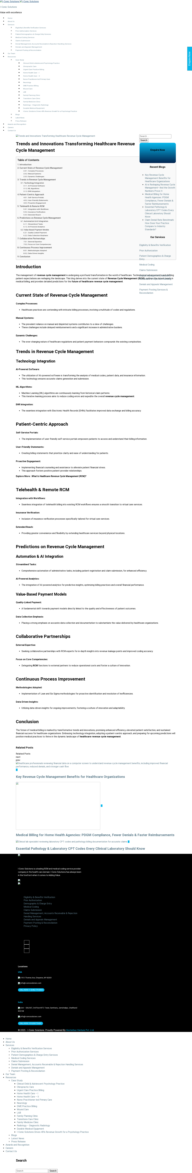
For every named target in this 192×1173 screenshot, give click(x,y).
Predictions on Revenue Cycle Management (40, 218)
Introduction (25, 164)
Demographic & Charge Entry (38, 903)
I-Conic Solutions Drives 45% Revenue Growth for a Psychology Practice (50, 111)
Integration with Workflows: (38, 209)
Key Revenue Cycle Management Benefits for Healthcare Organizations (157, 178)
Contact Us (12, 131)
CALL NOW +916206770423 (30, 1023)
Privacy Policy (31, 926)
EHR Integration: (34, 191)
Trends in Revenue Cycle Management (38, 180)
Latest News (19, 118)
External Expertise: (35, 242)
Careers (11, 127)
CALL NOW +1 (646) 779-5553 (31, 990)
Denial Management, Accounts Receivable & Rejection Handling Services (43, 44)
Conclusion (25, 256)
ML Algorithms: (33, 188)
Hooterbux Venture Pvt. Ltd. (80, 1030)
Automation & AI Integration (36, 221)
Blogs (17, 114)
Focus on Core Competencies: (39, 244)
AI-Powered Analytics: (36, 227)
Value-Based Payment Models (36, 230)
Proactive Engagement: (37, 203)
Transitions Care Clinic (31, 98)
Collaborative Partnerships (32, 238)
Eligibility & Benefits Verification (155, 245)
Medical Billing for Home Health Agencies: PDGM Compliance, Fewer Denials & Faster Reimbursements (95, 835)
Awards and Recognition (17, 124)
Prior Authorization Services (26, 31)
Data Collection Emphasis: (38, 235)
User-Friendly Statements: (38, 200)
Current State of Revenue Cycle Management (41, 168)
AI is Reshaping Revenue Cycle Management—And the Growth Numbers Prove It (160, 187)
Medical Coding (147, 264)
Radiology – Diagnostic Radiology (35, 105)
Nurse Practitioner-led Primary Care (36, 79)
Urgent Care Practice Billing (33, 69)
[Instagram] (26, 950)
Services (11, 25)
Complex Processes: (36, 171)
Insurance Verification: (37, 212)
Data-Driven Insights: (36, 253)
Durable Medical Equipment (33, 108)
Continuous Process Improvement (36, 247)
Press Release (20, 121)
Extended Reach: (34, 215)
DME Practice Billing (31, 86)
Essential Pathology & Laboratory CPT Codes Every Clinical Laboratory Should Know (80, 849)
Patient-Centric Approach (32, 194)
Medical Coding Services (24, 37)
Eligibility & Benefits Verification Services (30, 28)
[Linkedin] (26, 946)
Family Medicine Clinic (31, 102)
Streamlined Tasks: (35, 224)
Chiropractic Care (29, 66)
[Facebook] (26, 942)
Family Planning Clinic (31, 95)
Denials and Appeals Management (28, 47)
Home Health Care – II (31, 76)
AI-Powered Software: (36, 186)
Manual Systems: (34, 174)
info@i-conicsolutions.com (30, 983)
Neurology (27, 82)
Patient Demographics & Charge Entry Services (33, 34)
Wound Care (27, 89)
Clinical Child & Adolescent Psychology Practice (41, 63)
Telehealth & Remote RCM (32, 206)
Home (10, 18)
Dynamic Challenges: (36, 177)
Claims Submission (22, 41)
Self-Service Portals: (36, 197)
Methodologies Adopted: (37, 251)
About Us (11, 21)
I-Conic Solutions (8, 7)
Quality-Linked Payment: (37, 233)
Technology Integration (34, 183)
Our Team (11, 53)
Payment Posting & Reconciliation (28, 50)
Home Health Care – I (31, 73)
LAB (24, 92)
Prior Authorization (148, 250)
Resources (12, 57)
